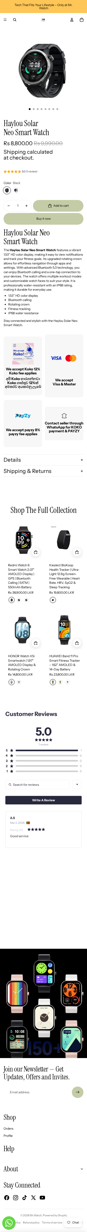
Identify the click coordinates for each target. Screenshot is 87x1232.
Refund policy (31, 1222)
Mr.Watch (36, 1215)
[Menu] (5, 20)
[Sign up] (77, 1092)
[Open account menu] (72, 20)
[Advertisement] (43, 905)
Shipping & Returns (27, 471)
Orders (8, 1129)
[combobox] (77, 784)
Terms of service (52, 1222)
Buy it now (43, 219)
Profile (8, 1136)
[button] (20, 172)
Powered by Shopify (55, 1215)
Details (12, 460)
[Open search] (15, 20)
